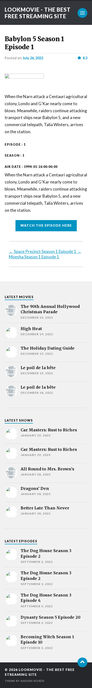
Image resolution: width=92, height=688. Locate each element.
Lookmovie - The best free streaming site (38, 13)
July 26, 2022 (33, 58)
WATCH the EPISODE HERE (46, 225)
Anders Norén (32, 680)
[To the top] (82, 662)
